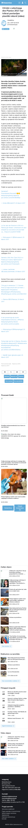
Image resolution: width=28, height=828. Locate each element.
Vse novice (8, 381)
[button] (25, 2)
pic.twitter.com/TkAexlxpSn (10, 264)
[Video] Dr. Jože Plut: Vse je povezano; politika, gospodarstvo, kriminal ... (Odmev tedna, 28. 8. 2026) (17, 572)
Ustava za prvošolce (15, 617)
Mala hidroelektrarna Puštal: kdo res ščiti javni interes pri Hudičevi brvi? (18, 609)
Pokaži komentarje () (20, 508)
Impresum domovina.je (8, 817)
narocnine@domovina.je (9, 798)
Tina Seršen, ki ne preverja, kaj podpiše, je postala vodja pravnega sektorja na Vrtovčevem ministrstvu (17, 637)
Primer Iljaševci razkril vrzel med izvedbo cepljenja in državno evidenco (13, 497)
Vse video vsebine (8, 758)
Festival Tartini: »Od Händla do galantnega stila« (17, 712)
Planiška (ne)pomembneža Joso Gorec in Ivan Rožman (13, 426)
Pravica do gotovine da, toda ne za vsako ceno (17, 590)
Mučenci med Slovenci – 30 (16, 718)
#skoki (15, 322)
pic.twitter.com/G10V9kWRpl (10, 197)
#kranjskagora (6, 292)
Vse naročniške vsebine (9, 681)
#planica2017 (17, 260)
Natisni (7, 376)
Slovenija (6, 29)
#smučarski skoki (6, 364)
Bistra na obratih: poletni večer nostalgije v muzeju (17, 692)
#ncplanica (13, 290)
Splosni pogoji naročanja (9, 813)
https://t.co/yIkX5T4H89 (12, 232)
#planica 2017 (5, 365)
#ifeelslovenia (22, 343)
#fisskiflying (5, 294)
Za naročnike (18, 381)
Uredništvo (10, 20)
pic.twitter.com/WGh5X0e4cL (11, 349)
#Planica (21, 319)
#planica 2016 (16, 364)
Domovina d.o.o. (7, 782)
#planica (16, 195)
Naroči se (14, 376)
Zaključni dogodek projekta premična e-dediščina (16, 705)
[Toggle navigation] (19, 2)
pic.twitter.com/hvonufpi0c (10, 324)
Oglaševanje (5, 815)
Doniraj (21, 376)
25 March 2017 (20, 203)
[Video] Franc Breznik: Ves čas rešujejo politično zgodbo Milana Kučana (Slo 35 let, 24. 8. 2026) (17, 751)
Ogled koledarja (7, 726)
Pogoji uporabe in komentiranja (11, 811)
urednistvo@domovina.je (9, 796)
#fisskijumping (15, 292)
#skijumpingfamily (7, 195)
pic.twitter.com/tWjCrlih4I (17, 294)
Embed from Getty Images (6, 57)
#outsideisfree (6, 347)
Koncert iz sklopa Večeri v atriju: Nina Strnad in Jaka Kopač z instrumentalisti (17, 699)
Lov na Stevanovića (13, 672)
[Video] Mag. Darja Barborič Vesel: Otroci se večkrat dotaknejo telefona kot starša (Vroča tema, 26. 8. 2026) (17, 744)
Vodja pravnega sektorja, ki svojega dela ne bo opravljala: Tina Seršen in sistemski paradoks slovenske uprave (13, 462)
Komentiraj (8, 508)
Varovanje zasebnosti (8, 809)
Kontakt (4, 819)
